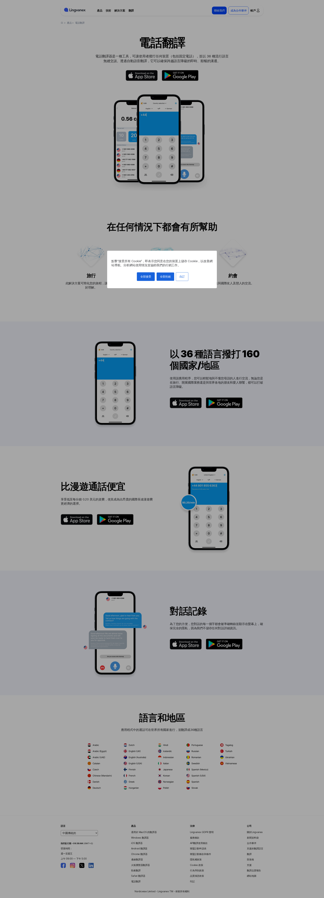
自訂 (182, 276)
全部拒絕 (165, 276)
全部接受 (145, 276)
